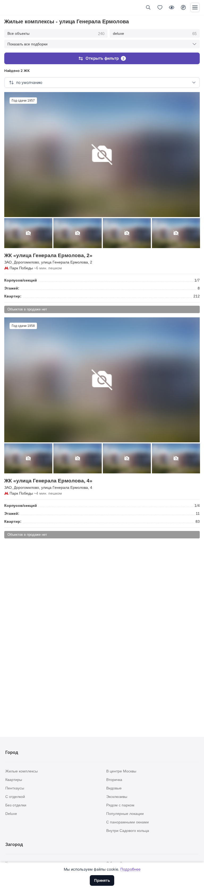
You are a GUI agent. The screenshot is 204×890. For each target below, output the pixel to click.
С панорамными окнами (127, 822)
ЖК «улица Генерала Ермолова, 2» (48, 255)
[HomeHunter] (13, 7)
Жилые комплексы (21, 771)
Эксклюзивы (116, 796)
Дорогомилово (26, 262)
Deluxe (11, 813)
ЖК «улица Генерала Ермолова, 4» (48, 480)
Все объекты (55, 33)
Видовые (114, 788)
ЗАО (8, 262)
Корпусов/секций (20, 280)
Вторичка (114, 779)
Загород (14, 844)
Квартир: (13, 296)
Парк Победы (21, 268)
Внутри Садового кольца (127, 830)
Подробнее (130, 869)
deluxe (155, 33)
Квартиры (13, 779)
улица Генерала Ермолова (64, 262)
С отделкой (15, 796)
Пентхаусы (14, 788)
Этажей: (11, 288)
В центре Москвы (121, 771)
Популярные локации (125, 813)
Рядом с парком (120, 805)
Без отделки (15, 805)
